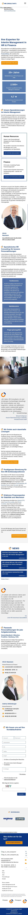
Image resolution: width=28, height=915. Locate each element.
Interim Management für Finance (9, 886)
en (26, 855)
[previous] (11, 12)
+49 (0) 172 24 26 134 (10, 672)
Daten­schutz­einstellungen (14, 913)
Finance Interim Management (14, 177)
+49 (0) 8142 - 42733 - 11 (11, 669)
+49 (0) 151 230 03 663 (10, 716)
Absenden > (21, 794)
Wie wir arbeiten (5, 882)
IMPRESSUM (14, 910)
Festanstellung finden (10, 462)
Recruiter (16, 485)
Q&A (3, 870)
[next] (16, 12)
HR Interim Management (12, 153)
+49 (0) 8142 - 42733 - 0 (10, 865)
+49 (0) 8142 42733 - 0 (10, 713)
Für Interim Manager (19, 535)
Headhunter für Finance (7, 890)
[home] (9, 3)
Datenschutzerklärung (9, 779)
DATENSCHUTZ (14, 912)
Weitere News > (5, 579)
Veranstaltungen (6, 876)
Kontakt (4, 878)
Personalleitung (20, 483)
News (3, 872)
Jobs (3, 874)
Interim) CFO (21, 500)
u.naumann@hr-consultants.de (13, 667)
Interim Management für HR (8, 884)
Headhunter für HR (6, 888)
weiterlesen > (22, 558)
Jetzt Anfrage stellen (9, 62)
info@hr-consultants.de (10, 866)
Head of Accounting (9, 502)
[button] (25, 3)
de (26, 853)
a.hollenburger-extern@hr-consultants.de (12, 709)
